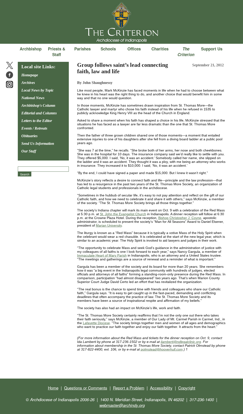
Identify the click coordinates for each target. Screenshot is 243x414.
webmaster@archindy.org (122, 405)
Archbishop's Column (38, 105)
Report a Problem (128, 388)
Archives (28, 83)
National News (32, 98)
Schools (108, 49)
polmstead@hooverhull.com (162, 349)
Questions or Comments (85, 388)
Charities (159, 49)
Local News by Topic (37, 90)
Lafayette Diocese (96, 323)
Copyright (186, 388)
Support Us (211, 49)
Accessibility (161, 388)
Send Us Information (37, 143)
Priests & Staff (56, 51)
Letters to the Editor (36, 121)
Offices (134, 49)
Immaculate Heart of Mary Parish (102, 255)
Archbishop (31, 49)
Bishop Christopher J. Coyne (179, 218)
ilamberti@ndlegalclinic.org (181, 342)
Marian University (109, 225)
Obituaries (29, 136)
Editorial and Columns (39, 113)
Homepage (29, 75)
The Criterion (121, 36)
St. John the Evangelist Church (123, 214)
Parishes (82, 49)
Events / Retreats (34, 128)
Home (53, 388)
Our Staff (28, 151)
